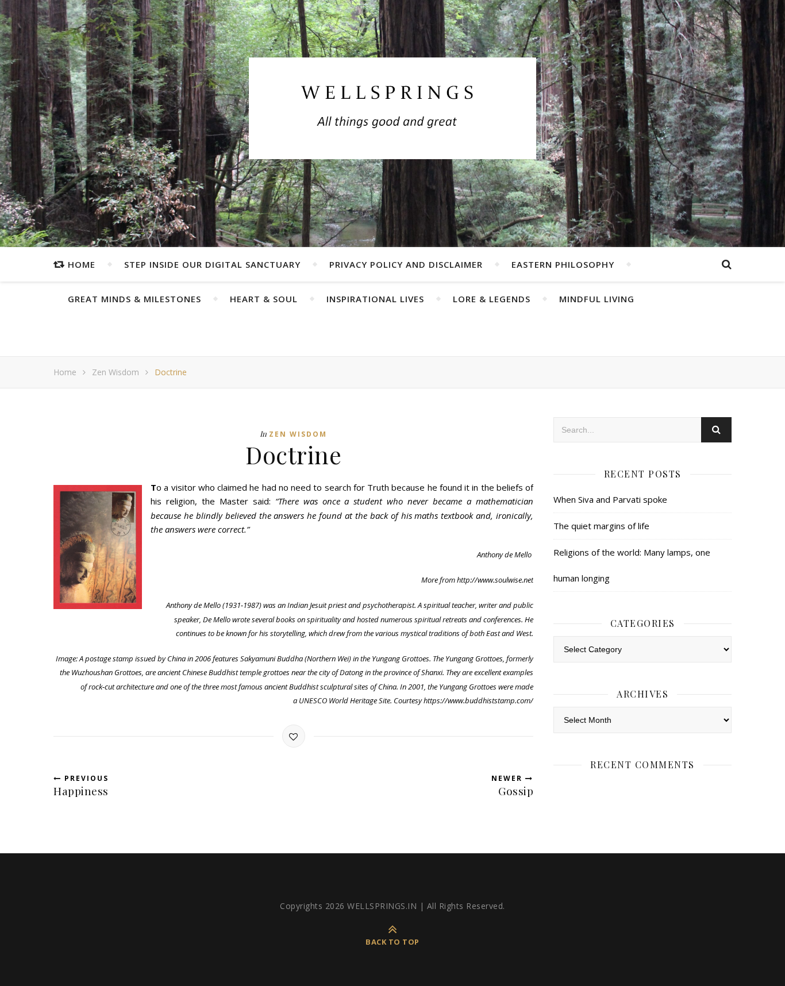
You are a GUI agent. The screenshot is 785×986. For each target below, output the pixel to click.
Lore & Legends (491, 299)
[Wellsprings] (392, 108)
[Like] (293, 736)
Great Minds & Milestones (134, 299)
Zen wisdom (115, 372)
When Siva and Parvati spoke (610, 499)
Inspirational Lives (375, 299)
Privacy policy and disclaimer (406, 264)
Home (81, 264)
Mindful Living (596, 299)
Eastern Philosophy (562, 264)
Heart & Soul (264, 299)
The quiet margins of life (601, 525)
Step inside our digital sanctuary (212, 264)
